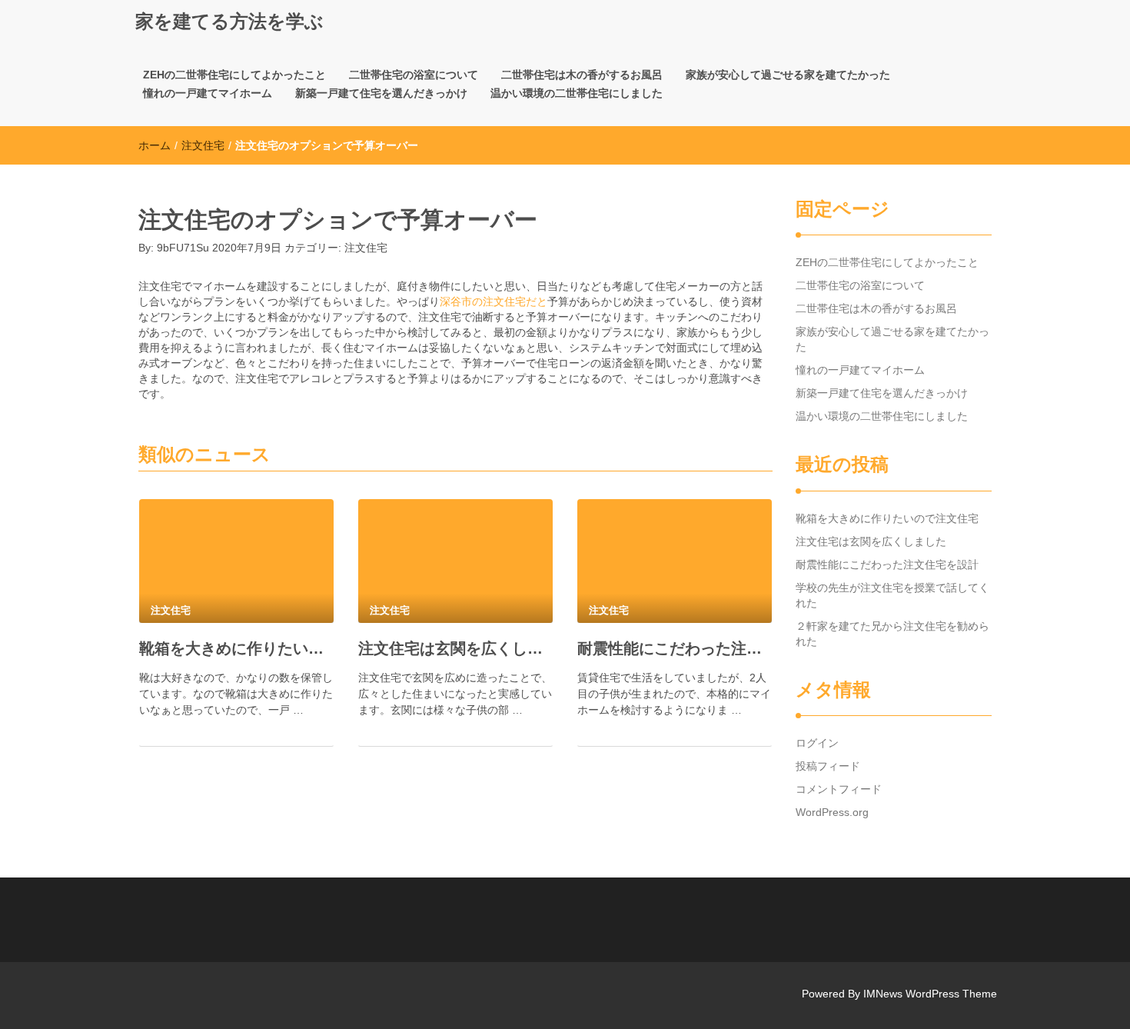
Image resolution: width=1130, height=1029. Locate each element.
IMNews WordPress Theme (930, 993)
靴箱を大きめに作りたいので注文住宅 (236, 648)
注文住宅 (202, 145)
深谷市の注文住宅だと (493, 301)
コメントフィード (839, 789)
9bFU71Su (183, 247)
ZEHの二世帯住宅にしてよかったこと (234, 74)
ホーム (154, 145)
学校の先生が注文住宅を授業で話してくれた (892, 595)
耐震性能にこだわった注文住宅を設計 (674, 648)
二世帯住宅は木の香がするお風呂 (582, 74)
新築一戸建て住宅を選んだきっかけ (381, 93)
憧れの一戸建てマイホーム (207, 93)
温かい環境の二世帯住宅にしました (576, 93)
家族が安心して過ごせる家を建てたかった (788, 74)
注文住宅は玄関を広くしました (455, 648)
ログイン (817, 743)
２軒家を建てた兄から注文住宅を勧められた (892, 634)
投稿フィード (828, 766)
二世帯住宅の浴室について (413, 74)
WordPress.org (832, 812)
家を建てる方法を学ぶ (229, 21)
